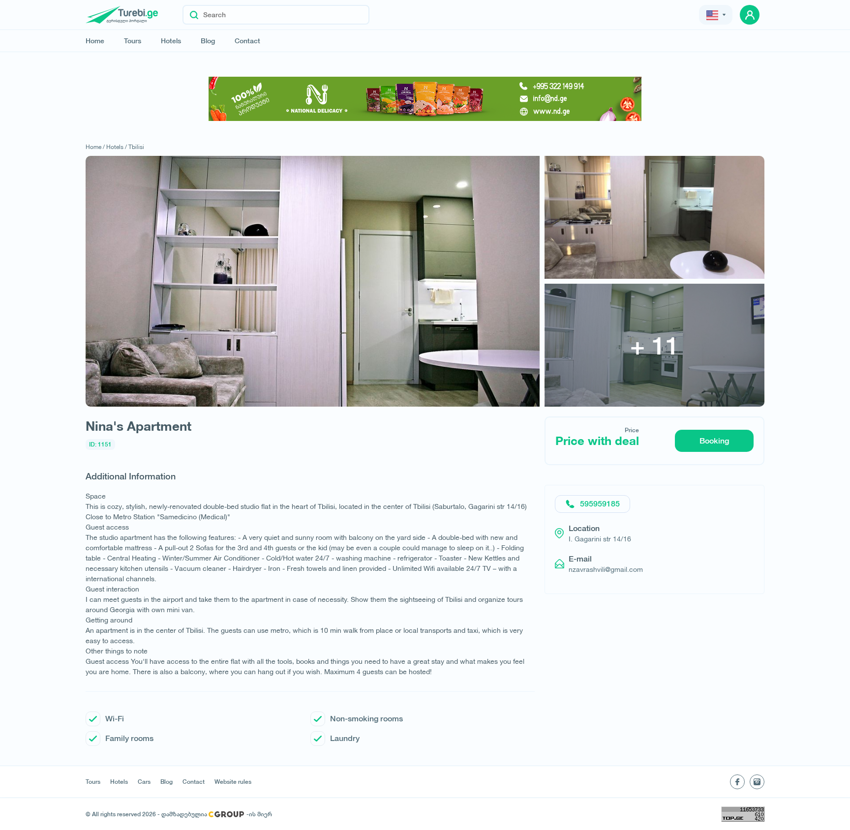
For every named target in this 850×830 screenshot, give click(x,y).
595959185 (600, 503)
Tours (132, 41)
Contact (247, 41)
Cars (144, 781)
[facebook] (737, 781)
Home (95, 41)
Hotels (171, 41)
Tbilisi (136, 146)
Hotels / (116, 146)
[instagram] (757, 781)
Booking (714, 440)
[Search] (194, 15)
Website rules (232, 781)
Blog (208, 41)
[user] (749, 15)
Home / (95, 146)
